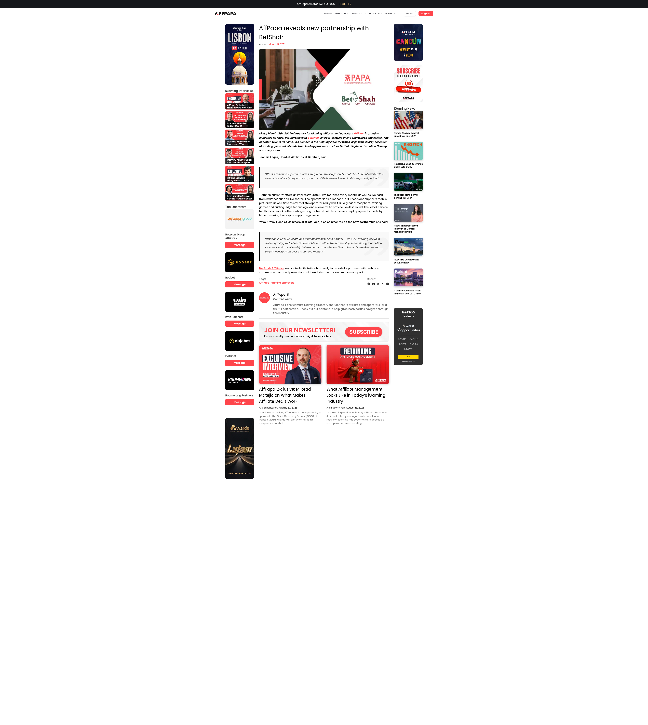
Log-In (409, 13)
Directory (340, 13)
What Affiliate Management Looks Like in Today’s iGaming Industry (356, 395)
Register (425, 13)
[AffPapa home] (225, 13)
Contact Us (373, 13)
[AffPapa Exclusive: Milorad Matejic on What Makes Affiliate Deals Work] (290, 364)
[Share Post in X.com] (378, 284)
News (326, 13)
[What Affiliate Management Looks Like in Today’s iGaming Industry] (358, 364)
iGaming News (404, 109)
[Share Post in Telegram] (387, 284)
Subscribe (364, 332)
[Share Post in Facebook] (368, 284)
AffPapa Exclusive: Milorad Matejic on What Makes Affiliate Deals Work (285, 395)
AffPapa (359, 133)
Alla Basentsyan (268, 407)
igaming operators (282, 282)
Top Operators (235, 207)
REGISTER (345, 4)
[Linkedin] (288, 295)
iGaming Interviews (239, 91)
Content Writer (282, 299)
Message (240, 245)
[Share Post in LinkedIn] (373, 284)
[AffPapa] (264, 302)
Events (356, 13)
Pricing (389, 13)
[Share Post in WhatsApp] (383, 284)
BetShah (313, 137)
